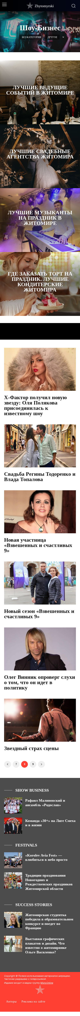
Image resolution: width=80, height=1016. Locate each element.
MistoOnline (46, 982)
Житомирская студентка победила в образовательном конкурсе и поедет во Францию (49, 921)
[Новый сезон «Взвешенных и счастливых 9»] (40, 583)
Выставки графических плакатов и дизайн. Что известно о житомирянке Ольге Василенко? (45, 945)
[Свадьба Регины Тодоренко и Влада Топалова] (40, 445)
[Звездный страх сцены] (40, 720)
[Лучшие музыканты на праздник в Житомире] (40, 220)
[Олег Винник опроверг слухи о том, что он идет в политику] (40, 648)
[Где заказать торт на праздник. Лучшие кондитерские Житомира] (40, 284)
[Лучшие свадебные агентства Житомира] (40, 156)
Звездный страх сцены (31, 748)
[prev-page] (7, 764)
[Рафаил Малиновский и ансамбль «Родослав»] (13, 805)
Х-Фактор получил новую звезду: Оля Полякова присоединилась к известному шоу (35, 405)
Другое (52, 37)
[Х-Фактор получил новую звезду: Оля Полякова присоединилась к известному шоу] (40, 369)
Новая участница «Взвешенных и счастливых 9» (38, 545)
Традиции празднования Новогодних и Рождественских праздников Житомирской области (49, 882)
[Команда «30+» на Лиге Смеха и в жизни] (13, 826)
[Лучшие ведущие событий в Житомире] (40, 92)
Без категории (31, 37)
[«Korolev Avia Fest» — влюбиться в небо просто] (13, 860)
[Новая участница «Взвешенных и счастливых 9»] (40, 511)
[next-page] (41, 764)
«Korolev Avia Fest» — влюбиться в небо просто (46, 857)
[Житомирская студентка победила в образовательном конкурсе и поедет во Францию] (13, 920)
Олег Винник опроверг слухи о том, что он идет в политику (39, 682)
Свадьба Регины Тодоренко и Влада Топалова (39, 476)
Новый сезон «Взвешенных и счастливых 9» (39, 613)
